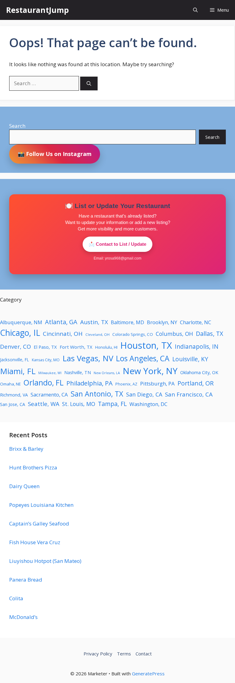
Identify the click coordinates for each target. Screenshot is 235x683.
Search (17, 125)
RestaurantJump (37, 10)
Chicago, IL (20, 332)
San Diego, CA (144, 394)
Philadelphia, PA (89, 383)
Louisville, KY (190, 359)
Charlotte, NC (195, 322)
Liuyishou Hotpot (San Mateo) (45, 560)
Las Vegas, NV (87, 358)
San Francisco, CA (189, 394)
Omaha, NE (10, 384)
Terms (124, 654)
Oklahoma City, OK (199, 372)
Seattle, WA (43, 404)
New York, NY (150, 371)
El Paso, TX (45, 347)
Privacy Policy (98, 654)
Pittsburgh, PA (157, 383)
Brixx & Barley (26, 448)
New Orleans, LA (107, 373)
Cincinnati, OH (63, 334)
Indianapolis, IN (196, 346)
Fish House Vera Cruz (34, 542)
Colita (16, 598)
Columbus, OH (174, 333)
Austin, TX (94, 322)
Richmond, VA (14, 395)
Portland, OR (195, 383)
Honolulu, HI (106, 347)
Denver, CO (15, 346)
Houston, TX (146, 345)
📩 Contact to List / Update (117, 244)
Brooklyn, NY (162, 322)
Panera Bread (25, 579)
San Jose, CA (12, 404)
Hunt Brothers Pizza (33, 467)
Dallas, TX (209, 333)
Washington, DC (148, 404)
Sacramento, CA (49, 394)
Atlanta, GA (61, 322)
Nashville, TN (77, 372)
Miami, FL (17, 371)
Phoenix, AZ (126, 384)
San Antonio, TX (97, 394)
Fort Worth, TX (76, 347)
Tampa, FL (112, 404)
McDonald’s (23, 616)
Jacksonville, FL (14, 359)
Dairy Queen (24, 486)
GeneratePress (148, 673)
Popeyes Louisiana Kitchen (41, 504)
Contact (144, 654)
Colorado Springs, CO (132, 334)
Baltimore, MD (127, 322)
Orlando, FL (44, 383)
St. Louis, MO (78, 404)
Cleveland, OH (97, 334)
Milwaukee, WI (50, 373)
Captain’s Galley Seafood (39, 523)
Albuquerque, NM (21, 322)
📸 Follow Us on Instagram (54, 153)
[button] (195, 10)
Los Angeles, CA (143, 358)
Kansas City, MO (46, 359)
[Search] (89, 83)
